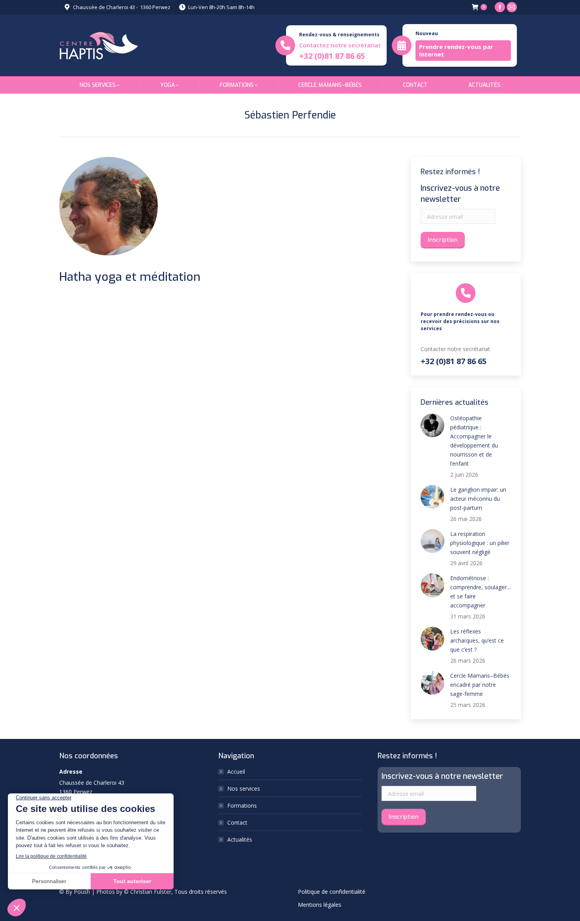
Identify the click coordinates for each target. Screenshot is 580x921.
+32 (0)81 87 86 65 (332, 56)
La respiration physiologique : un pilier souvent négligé (479, 543)
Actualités (239, 839)
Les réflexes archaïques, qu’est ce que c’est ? (477, 640)
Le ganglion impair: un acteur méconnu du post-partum (478, 498)
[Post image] (432, 425)
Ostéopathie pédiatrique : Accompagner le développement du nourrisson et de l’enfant (474, 440)
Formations (242, 805)
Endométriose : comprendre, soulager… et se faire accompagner (480, 591)
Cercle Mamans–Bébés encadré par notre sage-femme (479, 684)
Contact (237, 822)
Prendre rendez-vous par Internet (456, 50)
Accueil (236, 771)
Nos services (243, 788)
